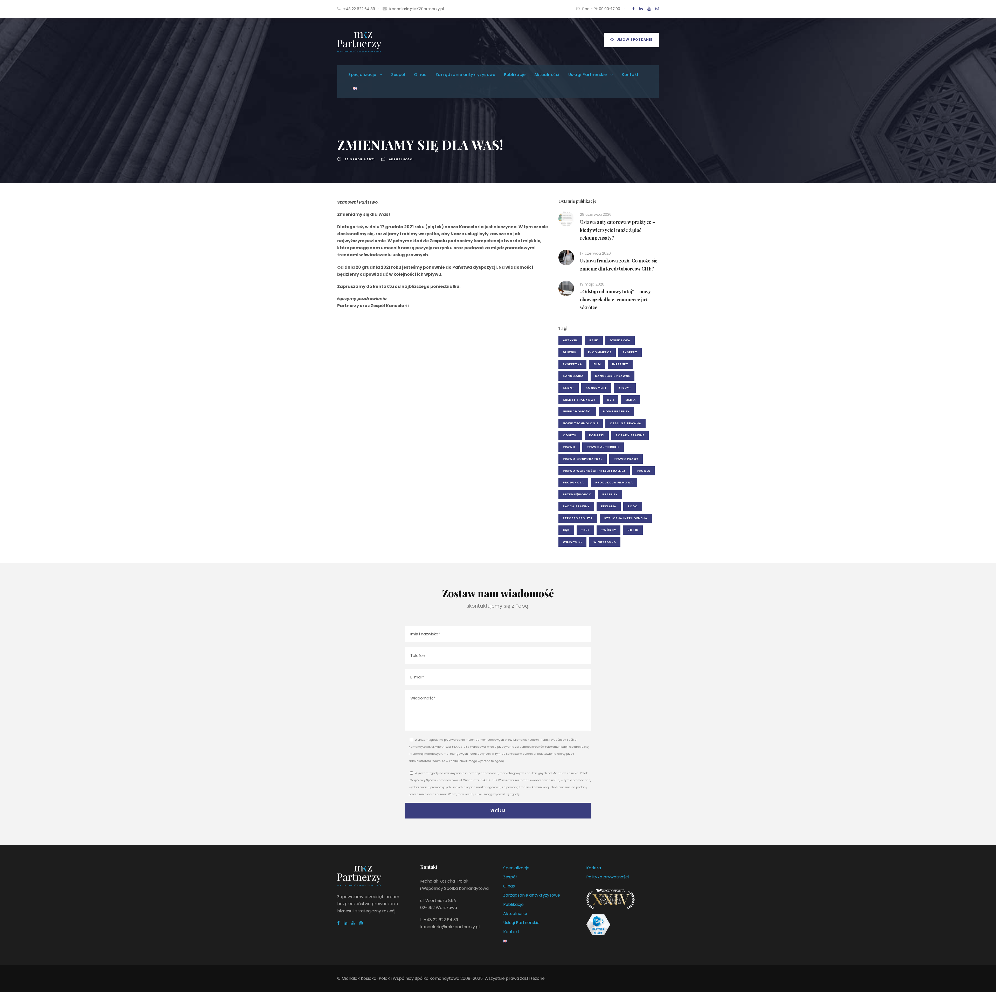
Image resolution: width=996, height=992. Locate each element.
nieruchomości (577, 411)
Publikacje (514, 74)
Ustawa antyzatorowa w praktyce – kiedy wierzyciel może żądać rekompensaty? (617, 230)
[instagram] (657, 8)
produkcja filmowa (614, 482)
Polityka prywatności (607, 877)
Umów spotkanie (634, 39)
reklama (608, 506)
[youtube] (649, 8)
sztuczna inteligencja (625, 518)
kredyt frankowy (579, 400)
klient (568, 388)
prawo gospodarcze (582, 459)
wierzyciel (572, 542)
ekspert (630, 352)
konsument (596, 388)
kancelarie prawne (612, 376)
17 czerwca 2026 (595, 253)
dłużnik (570, 352)
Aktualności (546, 74)
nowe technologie (580, 423)
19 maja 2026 (592, 284)
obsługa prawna (625, 423)
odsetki (570, 435)
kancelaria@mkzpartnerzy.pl (450, 927)
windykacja (604, 542)
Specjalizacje (362, 74)
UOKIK (632, 530)
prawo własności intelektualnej (594, 471)
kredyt (624, 388)
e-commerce (599, 352)
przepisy (610, 494)
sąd (566, 530)
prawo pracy (626, 459)
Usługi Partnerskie (587, 74)
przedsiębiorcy (577, 494)
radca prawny (576, 506)
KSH (610, 400)
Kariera (593, 868)
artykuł (570, 340)
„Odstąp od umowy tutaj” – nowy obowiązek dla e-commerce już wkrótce (615, 299)
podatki (596, 435)
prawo (569, 447)
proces (643, 471)
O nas (420, 74)
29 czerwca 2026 (596, 214)
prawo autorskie (603, 447)
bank (593, 340)
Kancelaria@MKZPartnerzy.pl (416, 8)
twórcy (608, 530)
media (630, 400)
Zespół (398, 74)
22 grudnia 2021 (360, 159)
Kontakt (630, 74)
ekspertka (572, 364)
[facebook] (633, 8)
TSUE (585, 530)
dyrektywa (620, 340)
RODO (633, 506)
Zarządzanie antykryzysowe (465, 74)
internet (620, 364)
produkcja (573, 482)
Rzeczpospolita (578, 518)
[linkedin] (641, 8)
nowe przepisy (616, 411)
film (597, 364)
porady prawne (630, 435)
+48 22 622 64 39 (359, 8)
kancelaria (573, 376)
